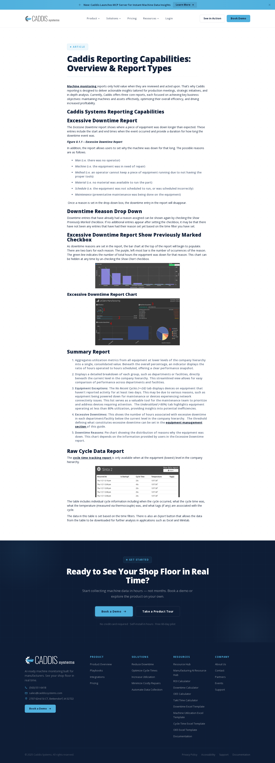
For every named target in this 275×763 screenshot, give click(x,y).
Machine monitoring (82, 86)
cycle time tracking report (92, 458)
